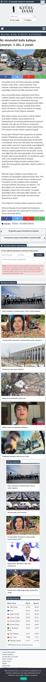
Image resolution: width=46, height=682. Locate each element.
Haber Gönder (7, 659)
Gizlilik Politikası (7, 654)
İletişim (28, 20)
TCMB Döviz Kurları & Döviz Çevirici (20, 645)
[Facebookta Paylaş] (5, 77)
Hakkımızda (6, 661)
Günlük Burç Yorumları (10, 657)
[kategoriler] (44, 28)
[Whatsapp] (40, 77)
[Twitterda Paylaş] (17, 77)
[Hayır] (43, 675)
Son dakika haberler (27, 223)
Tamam (23, 679)
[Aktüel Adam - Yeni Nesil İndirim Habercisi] (23, 9)
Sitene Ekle (6, 666)
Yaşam (14, 34)
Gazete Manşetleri (8, 652)
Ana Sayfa (15, 20)
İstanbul (15, 223)
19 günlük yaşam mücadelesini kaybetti (23, 231)
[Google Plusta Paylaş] (29, 77)
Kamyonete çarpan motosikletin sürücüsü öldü (22, 238)
